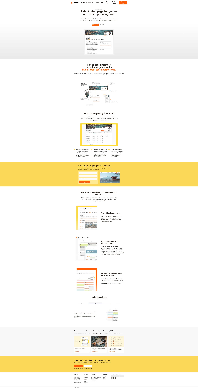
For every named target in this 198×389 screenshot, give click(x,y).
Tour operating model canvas (96, 377)
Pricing (97, 2)
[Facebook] (113, 378)
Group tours (86, 377)
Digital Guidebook (77, 378)
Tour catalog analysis (94, 378)
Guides (85, 383)
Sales (85, 381)
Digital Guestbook (77, 379)
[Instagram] (112, 378)
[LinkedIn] (115, 378)
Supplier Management (77, 382)
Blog (102, 2)
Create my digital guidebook (84, 182)
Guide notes (117, 303)
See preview (103, 24)
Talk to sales (88, 366)
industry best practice (94, 169)
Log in (107, 2)
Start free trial (123, 2)
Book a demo (114, 2)
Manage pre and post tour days (99, 303)
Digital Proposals (76, 377)
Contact (104, 379)
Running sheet (81, 303)
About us (104, 378)
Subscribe (121, 375)
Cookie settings (93, 379)
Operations (86, 382)
